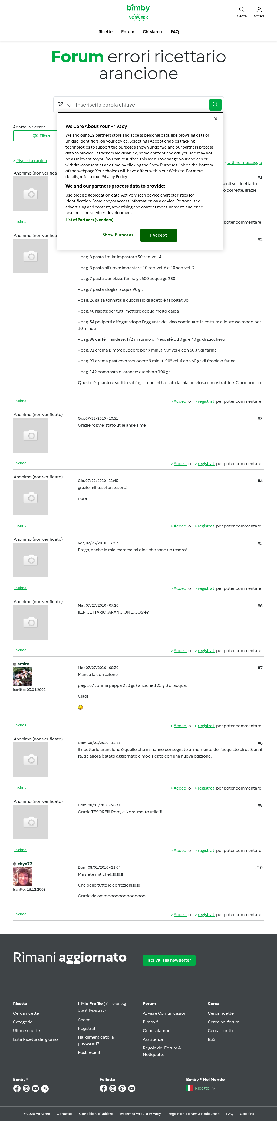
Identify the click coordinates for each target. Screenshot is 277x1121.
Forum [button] (127, 31)
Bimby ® (151, 1022)
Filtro (44, 135)
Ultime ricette (26, 1030)
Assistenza (153, 1039)
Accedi (180, 401)
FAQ (229, 1114)
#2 (260, 239)
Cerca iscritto (221, 1030)
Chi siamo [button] (152, 31)
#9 (260, 805)
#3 (260, 418)
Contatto (64, 1114)
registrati (206, 401)
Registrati (87, 1028)
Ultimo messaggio (244, 162)
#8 (260, 743)
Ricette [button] (105, 31)
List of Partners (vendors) (89, 219)
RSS (211, 1039)
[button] (242, 12)
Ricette (20, 1003)
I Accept (158, 235)
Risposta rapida (31, 160)
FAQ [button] (175, 31)
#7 (260, 668)
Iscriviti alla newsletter (169, 960)
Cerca (213, 1003)
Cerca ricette (26, 1013)
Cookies (247, 1114)
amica (23, 663)
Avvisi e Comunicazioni (165, 1013)
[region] (140, 181)
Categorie (22, 1022)
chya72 (25, 863)
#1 (260, 177)
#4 (260, 481)
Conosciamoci (157, 1030)
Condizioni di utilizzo (96, 1114)
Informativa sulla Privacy (140, 1114)
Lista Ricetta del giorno (35, 1039)
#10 (259, 867)
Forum (149, 1003)
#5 (260, 543)
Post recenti (89, 1052)
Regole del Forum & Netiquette (193, 1114)
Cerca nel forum (223, 1022)
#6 (260, 605)
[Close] (216, 119)
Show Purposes (118, 235)
